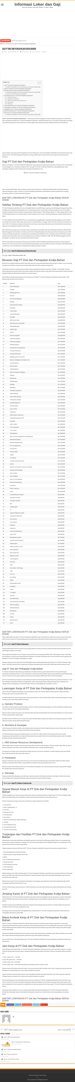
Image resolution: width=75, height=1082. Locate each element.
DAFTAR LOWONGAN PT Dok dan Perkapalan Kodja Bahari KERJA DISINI (23, 87)
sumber (44, 245)
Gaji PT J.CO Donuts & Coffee (11, 1059)
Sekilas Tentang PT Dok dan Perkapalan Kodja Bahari (17, 88)
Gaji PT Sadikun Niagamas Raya (13, 1029)
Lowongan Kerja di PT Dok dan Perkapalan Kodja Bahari (18, 95)
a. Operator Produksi (12, 97)
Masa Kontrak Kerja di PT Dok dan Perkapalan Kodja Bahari (19, 111)
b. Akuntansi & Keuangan (13, 99)
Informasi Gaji (9, 43)
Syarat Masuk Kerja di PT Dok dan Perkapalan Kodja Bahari (19, 105)
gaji (37, 153)
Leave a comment (36, 51)
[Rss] (37, 1077)
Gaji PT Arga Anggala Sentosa (19, 40)
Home (3, 43)
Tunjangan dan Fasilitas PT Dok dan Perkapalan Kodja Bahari (19, 107)
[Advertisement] (37, 23)
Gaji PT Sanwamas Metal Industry (12, 1049)
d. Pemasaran (10, 102)
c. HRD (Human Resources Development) (16, 100)
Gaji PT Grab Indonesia (64, 1029)
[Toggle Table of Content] (38, 82)
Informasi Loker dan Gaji (38, 4)
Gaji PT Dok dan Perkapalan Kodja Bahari (14, 85)
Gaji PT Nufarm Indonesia (10, 1054)
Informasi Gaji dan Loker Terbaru (37, 1075)
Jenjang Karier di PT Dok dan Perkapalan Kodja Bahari (18, 109)
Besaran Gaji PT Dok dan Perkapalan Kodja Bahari (17, 90)
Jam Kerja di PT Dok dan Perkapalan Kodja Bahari (16, 112)
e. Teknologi (9, 103)
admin (5, 51)
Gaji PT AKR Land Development (12, 1037)
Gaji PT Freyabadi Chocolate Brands (20, 1042)
